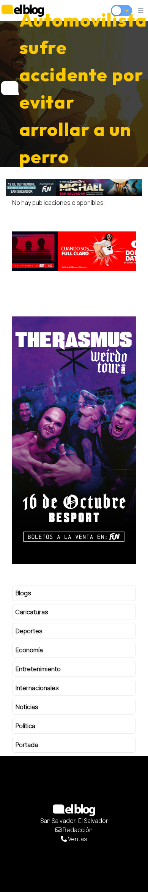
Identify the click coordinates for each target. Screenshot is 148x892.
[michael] (74, 187)
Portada (27, 745)
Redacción (77, 830)
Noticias (27, 707)
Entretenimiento (38, 669)
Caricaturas (32, 612)
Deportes (29, 631)
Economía (29, 650)
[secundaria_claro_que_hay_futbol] (74, 251)
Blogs (23, 593)
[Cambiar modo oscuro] (121, 10)
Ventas (77, 839)
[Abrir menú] (140, 11)
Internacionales (37, 688)
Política (25, 726)
